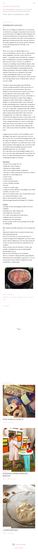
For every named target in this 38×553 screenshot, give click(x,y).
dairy (8, 297)
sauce (4, 299)
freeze (14, 297)
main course (26, 297)
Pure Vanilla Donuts (13, 419)
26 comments (10, 422)
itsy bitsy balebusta (11, 6)
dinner (11, 297)
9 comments (10, 533)
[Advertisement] (19, 365)
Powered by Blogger (20, 544)
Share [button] (4, 294)
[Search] (34, 3)
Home (5, 14)
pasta (31, 297)
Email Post (10, 294)
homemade (20, 297)
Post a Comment (11, 479)
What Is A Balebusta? (16, 14)
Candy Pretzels (10, 530)
